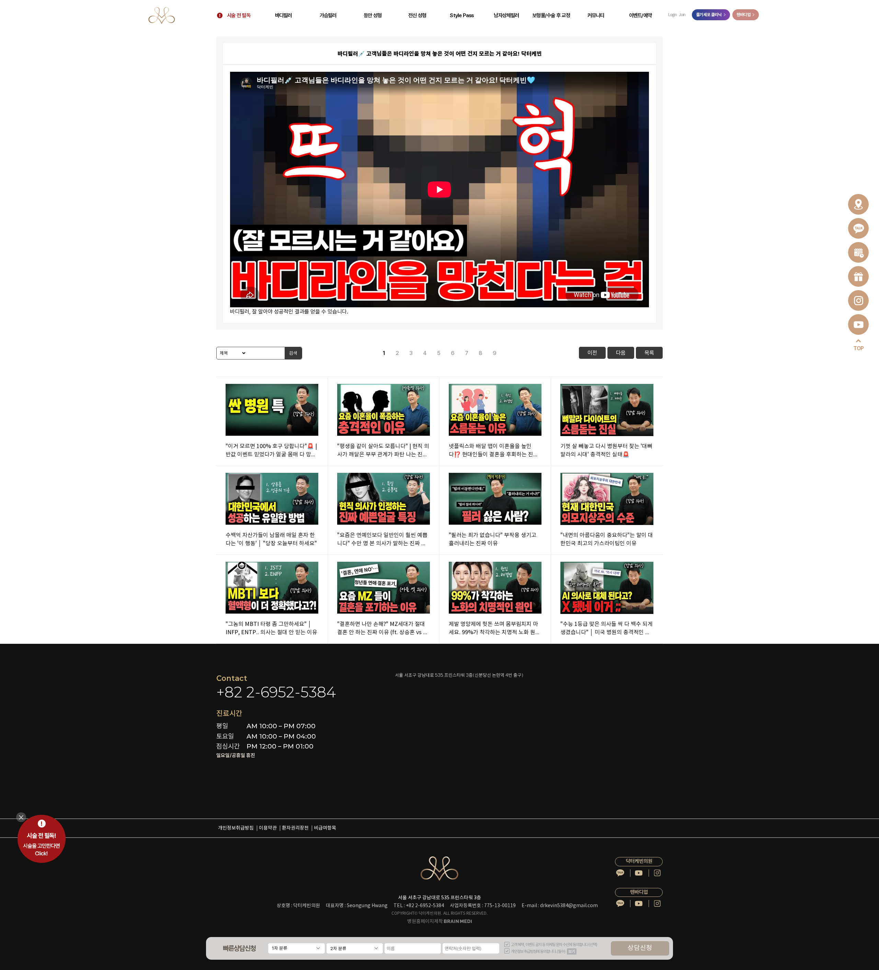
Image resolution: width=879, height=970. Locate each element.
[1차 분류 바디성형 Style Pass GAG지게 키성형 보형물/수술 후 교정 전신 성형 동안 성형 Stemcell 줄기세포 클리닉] (296, 948)
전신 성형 (417, 15)
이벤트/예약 (640, 15)
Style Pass (461, 15)
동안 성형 (372, 15)
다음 (621, 353)
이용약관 (268, 828)
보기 (571, 951)
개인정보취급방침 (236, 828)
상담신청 (640, 948)
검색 (293, 353)
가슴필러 (328, 15)
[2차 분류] (355, 948)
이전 (592, 353)
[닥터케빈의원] (161, 15)
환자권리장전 (295, 828)
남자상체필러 (506, 15)
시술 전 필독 (238, 15)
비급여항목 (325, 828)
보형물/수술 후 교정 (551, 15)
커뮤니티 (595, 15)
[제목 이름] (232, 353)
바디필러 (283, 15)
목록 (649, 353)
